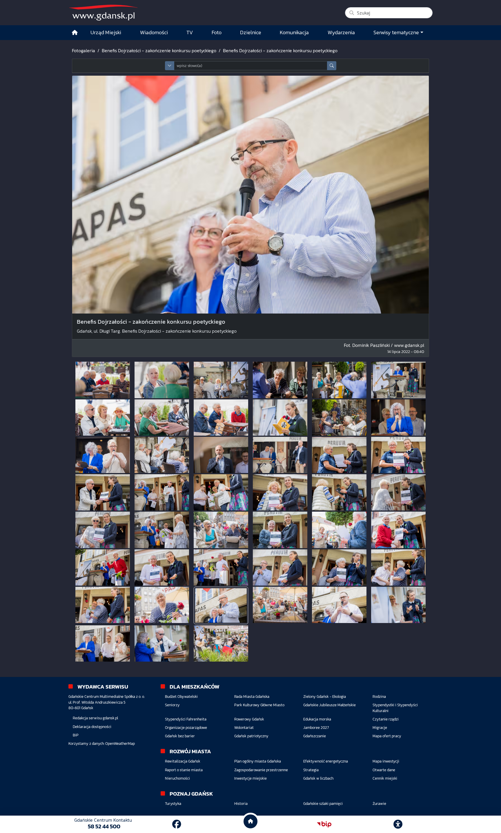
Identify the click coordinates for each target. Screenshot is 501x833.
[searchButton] (331, 65)
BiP (76, 735)
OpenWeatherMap (120, 743)
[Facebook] (176, 824)
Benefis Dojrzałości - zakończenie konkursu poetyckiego (159, 50)
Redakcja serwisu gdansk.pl (95, 718)
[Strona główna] (74, 32)
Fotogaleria (83, 50)
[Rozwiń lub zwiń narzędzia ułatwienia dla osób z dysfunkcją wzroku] (398, 824)
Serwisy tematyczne (396, 32)
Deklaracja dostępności (92, 726)
